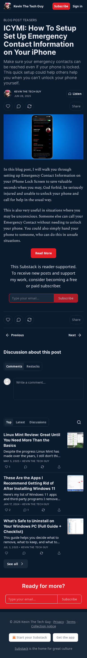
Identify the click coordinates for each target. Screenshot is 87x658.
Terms (71, 622)
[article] (43, 451)
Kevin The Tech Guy (27, 91)
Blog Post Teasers (20, 20)
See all (12, 564)
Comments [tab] (14, 366)
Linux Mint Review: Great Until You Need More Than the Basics (32, 440)
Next (72, 335)
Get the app (65, 637)
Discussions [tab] (37, 422)
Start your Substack (32, 637)
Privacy (58, 622)
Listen (77, 94)
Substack (21, 648)
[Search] (79, 422)
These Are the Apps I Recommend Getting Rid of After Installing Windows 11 (29, 483)
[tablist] (23, 366)
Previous (17, 335)
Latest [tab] (20, 422)
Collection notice (43, 626)
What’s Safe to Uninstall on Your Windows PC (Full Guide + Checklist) (33, 526)
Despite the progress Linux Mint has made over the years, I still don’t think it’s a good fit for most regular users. (33, 453)
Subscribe (61, 6)
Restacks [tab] (33, 366)
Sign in (78, 6)
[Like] (8, 106)
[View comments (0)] (18, 106)
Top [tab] (8, 422)
